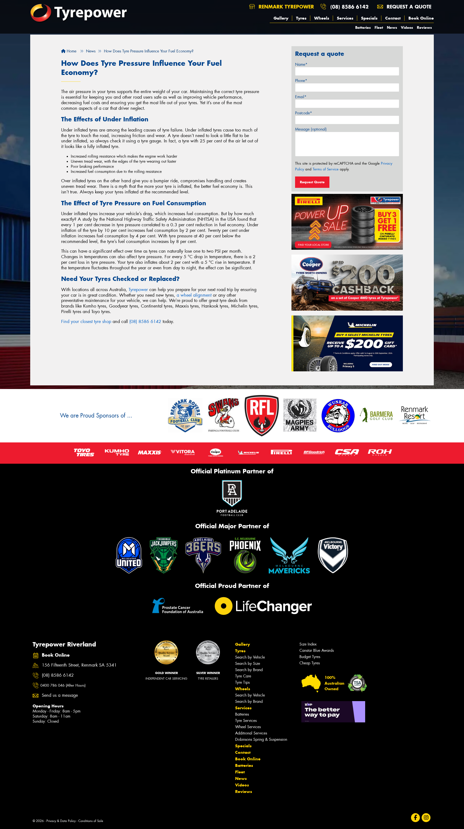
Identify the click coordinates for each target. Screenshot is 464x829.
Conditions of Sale (90, 821)
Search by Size (247, 663)
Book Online (421, 18)
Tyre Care (243, 676)
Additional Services (251, 733)
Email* (300, 96)
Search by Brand (249, 669)
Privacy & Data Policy (61, 821)
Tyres (301, 18)
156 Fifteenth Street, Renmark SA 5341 (79, 665)
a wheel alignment (194, 295)
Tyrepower (138, 290)
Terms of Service (326, 169)
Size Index (308, 644)
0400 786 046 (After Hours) (63, 685)
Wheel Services (248, 726)
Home (70, 51)
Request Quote (312, 182)
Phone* (301, 80)
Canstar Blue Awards (316, 650)
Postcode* (303, 113)
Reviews (424, 27)
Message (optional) (311, 129)
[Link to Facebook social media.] (415, 817)
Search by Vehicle (250, 657)
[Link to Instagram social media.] (426, 817)
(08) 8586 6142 (349, 7)
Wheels (321, 18)
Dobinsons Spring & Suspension (261, 739)
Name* (301, 64)
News (392, 27)
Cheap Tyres (309, 663)
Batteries (363, 27)
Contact (393, 18)
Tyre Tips (242, 682)
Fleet (379, 27)
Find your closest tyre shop (86, 321)
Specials (369, 18)
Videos (407, 27)
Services (345, 18)
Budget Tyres (309, 656)
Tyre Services (246, 720)
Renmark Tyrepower (285, 7)
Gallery (281, 18)
